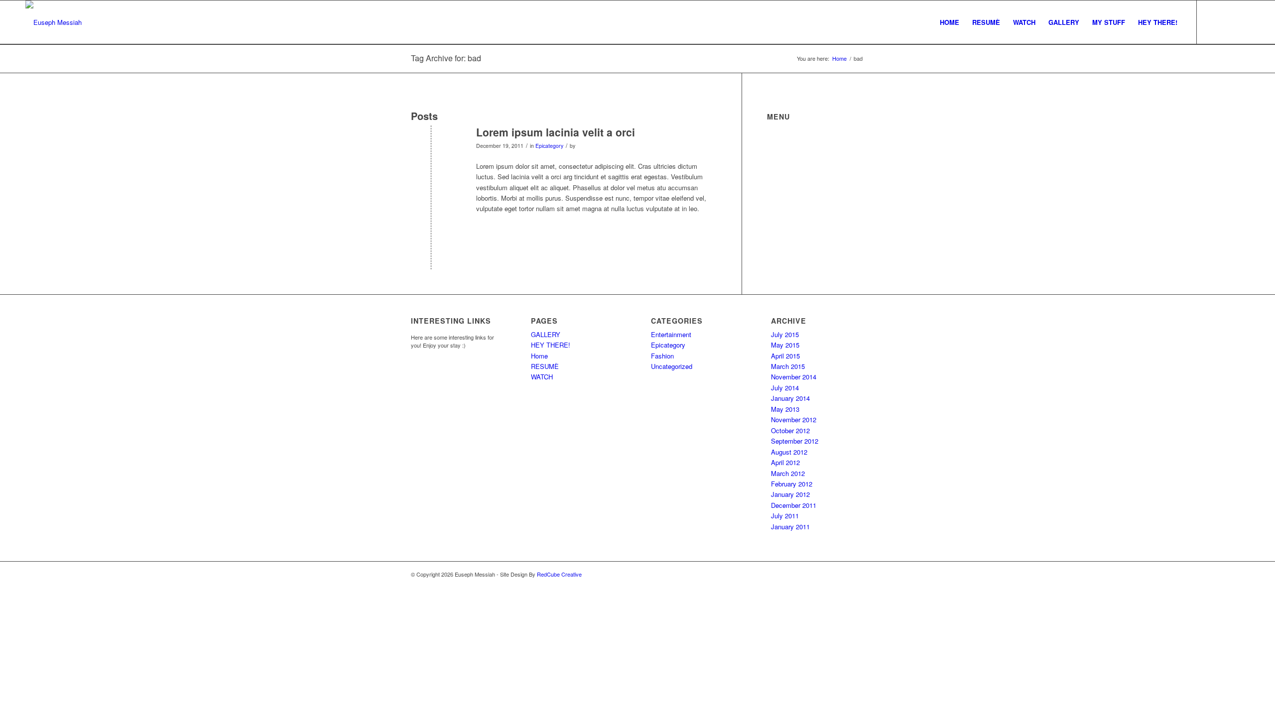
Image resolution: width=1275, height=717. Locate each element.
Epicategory (549, 145)
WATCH (542, 376)
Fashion (662, 355)
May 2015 (785, 345)
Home (539, 355)
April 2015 (785, 355)
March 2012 (788, 473)
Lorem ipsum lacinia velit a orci (555, 131)
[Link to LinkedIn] (1242, 21)
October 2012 (790, 430)
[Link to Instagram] (1227, 21)
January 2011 (790, 526)
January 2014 (790, 398)
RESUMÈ (545, 366)
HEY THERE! (550, 345)
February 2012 (791, 483)
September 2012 (794, 441)
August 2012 (789, 452)
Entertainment (671, 334)
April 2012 (785, 462)
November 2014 (793, 376)
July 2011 (785, 515)
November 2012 (793, 419)
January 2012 (790, 494)
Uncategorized (671, 366)
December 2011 (793, 505)
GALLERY (545, 334)
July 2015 (785, 334)
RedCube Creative (559, 574)
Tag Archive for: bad (446, 58)
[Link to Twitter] (1212, 21)
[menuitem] (949, 22)
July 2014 (785, 387)
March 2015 (788, 366)
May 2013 (785, 409)
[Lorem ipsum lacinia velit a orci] (431, 148)
